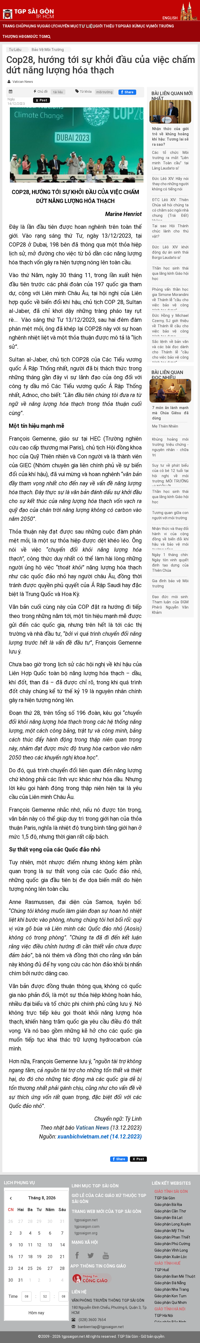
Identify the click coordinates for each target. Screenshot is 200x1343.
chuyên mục (67, 26)
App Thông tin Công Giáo (98, 1266)
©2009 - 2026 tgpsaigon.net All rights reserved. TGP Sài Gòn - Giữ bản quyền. (101, 1336)
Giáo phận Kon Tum (170, 1296)
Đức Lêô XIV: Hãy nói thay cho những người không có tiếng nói (170, 184)
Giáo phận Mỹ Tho (169, 1231)
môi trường (104, 92)
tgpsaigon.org (85, 1233)
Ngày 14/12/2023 (16, 101)
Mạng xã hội (85, 1242)
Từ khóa (86, 92)
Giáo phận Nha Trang (171, 1289)
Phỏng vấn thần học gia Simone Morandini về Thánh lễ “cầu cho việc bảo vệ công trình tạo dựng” (170, 299)
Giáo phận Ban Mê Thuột (174, 1276)
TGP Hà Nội (163, 1315)
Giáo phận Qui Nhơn (170, 1302)
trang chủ (12, 26)
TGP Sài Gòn (164, 1198)
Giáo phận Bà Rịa (168, 1204)
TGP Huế (161, 1270)
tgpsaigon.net (86, 1220)
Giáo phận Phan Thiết (172, 1237)
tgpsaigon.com (86, 1226)
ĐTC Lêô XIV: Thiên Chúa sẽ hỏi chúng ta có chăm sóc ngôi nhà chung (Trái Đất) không (170, 210)
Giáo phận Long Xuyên (172, 1224)
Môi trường (162, 26)
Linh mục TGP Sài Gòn (95, 1185)
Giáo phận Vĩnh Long (171, 1250)
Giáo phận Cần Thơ (170, 1211)
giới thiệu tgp (109, 26)
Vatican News (22, 82)
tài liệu (58, 92)
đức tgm (38, 36)
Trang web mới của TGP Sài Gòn (106, 1211)
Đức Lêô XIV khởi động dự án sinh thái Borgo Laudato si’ (170, 252)
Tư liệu (15, 50)
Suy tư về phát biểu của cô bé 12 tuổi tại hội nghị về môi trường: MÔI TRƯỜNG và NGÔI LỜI (170, 475)
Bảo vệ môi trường (48, 50)
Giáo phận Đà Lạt (168, 1218)
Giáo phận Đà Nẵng (170, 1283)
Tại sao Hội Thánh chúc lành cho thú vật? (170, 231)
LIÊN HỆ (79, 1291)
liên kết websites (171, 1183)
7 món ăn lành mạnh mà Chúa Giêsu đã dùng (170, 413)
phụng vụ (32, 26)
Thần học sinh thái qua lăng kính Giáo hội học (170, 273)
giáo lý (48, 26)
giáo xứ (130, 26)
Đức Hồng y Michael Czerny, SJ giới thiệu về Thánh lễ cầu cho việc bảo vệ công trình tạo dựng (170, 325)
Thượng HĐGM (16, 36)
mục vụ (144, 26)
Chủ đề (42, 92)
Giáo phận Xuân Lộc (170, 1257)
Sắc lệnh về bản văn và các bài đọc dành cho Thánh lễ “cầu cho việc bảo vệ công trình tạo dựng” (170, 352)
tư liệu (87, 26)
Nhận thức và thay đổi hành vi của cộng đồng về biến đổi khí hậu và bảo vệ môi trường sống (170, 539)
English (170, 18)
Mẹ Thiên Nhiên (165, 426)
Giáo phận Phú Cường (172, 1244)
